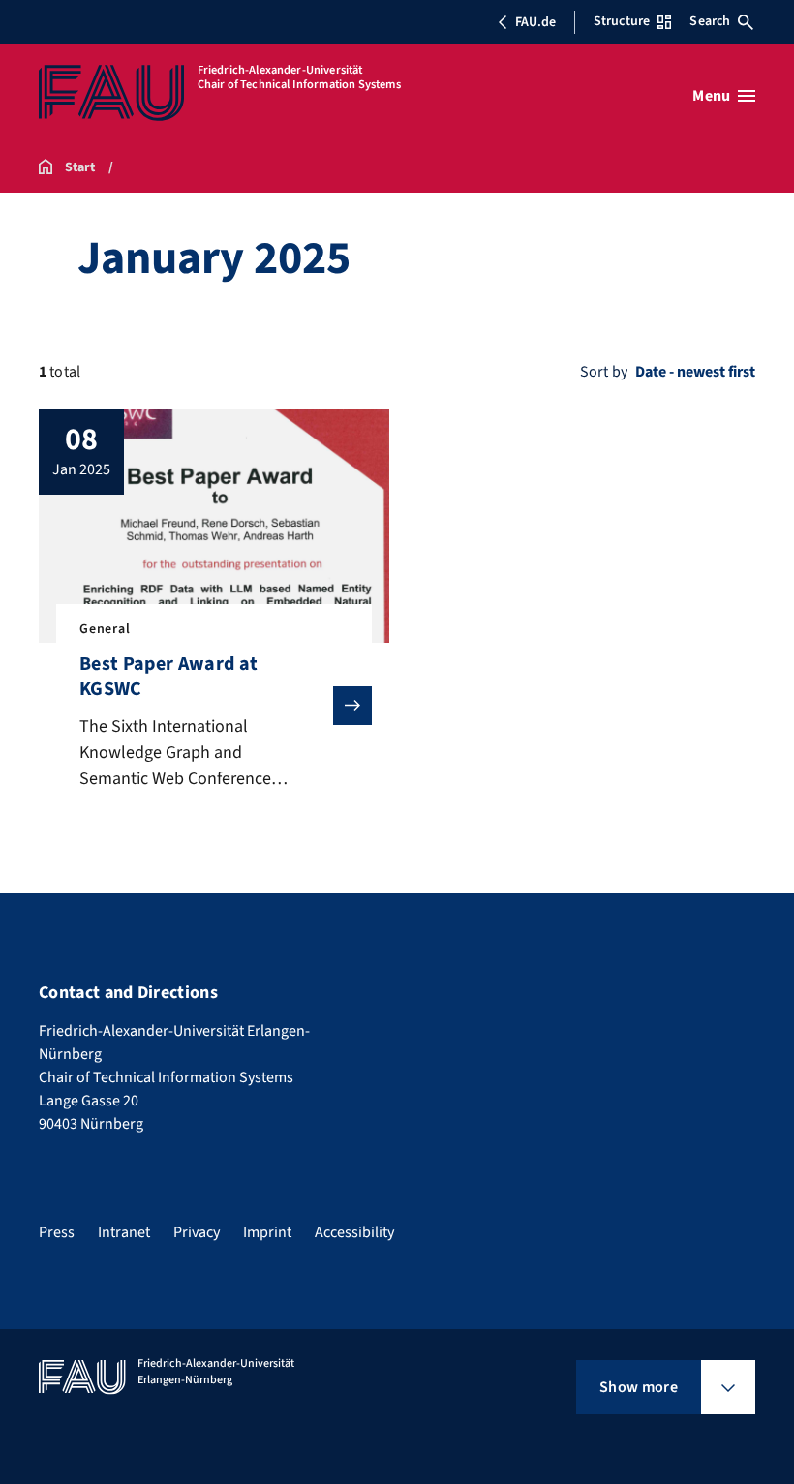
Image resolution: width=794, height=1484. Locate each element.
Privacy (196, 1232)
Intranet (124, 1232)
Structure (622, 21)
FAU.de (535, 22)
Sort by (603, 371)
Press (57, 1232)
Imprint (267, 1232)
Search (709, 21)
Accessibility (354, 1232)
